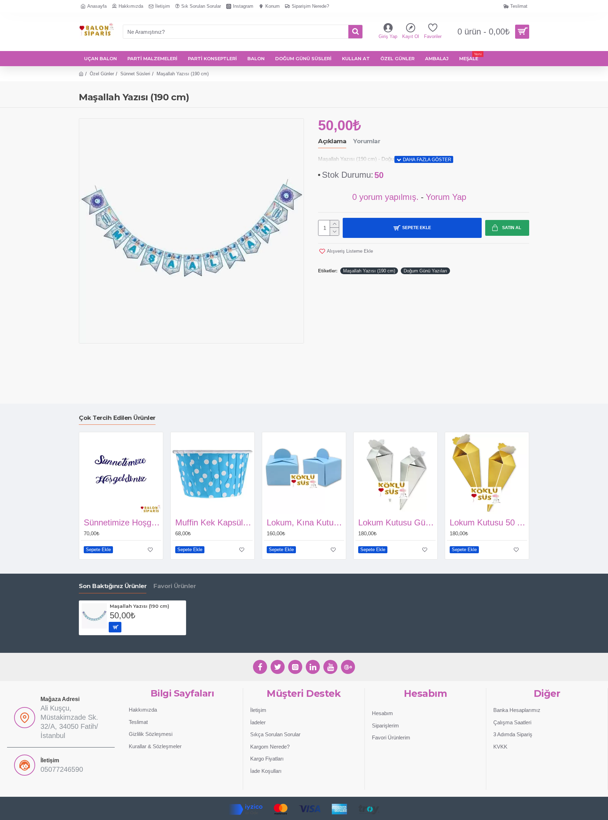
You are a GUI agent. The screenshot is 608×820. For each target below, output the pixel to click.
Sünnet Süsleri (135, 73)
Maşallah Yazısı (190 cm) (369, 270)
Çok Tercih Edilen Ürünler (117, 417)
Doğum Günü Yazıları (425, 270)
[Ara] (355, 31)
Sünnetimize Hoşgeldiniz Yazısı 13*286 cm (122, 522)
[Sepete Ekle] (115, 627)
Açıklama (332, 141)
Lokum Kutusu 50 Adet (488, 522)
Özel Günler (102, 73)
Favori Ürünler (174, 585)
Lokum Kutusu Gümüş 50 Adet (397, 522)
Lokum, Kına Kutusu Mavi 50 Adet (305, 522)
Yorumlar (366, 141)
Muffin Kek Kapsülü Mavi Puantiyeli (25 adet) (214, 522)
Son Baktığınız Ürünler (112, 585)
